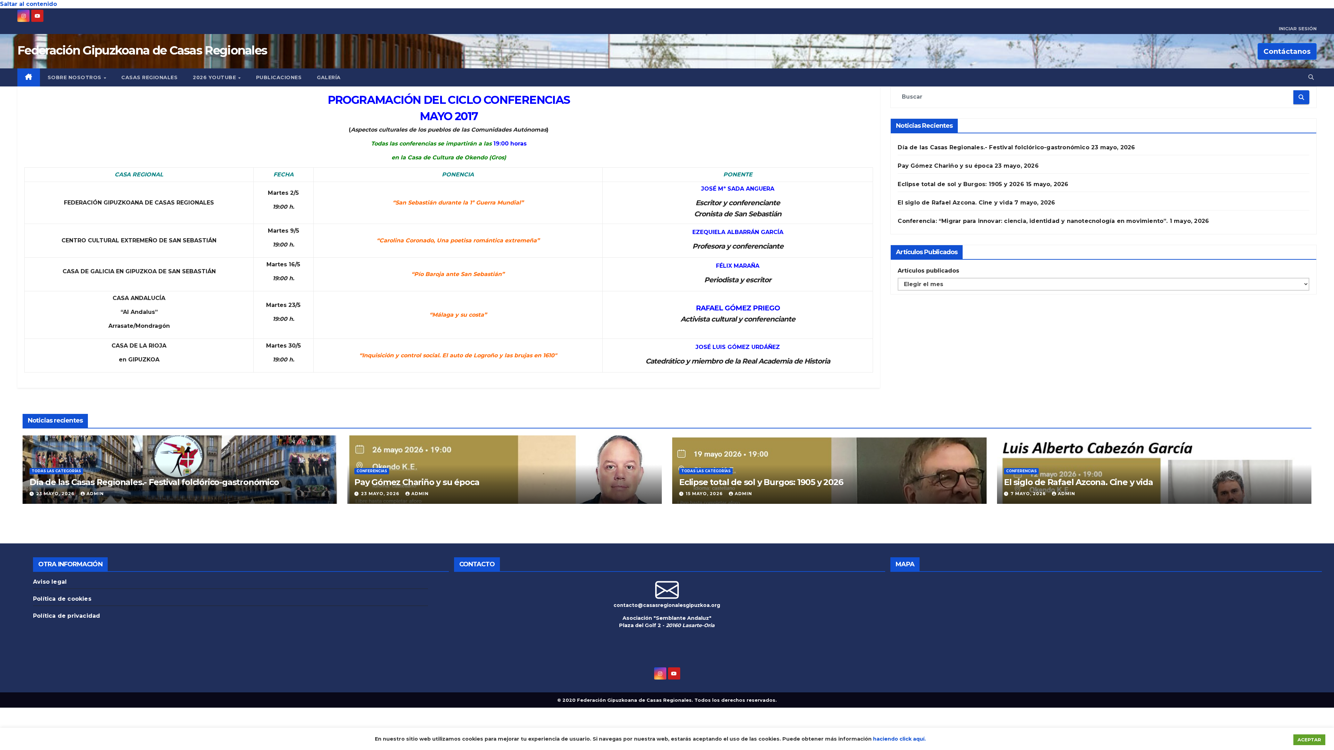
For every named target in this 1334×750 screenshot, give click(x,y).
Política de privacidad (66, 615)
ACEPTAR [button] (1309, 739)
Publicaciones (279, 77)
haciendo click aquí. (899, 739)
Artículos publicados (928, 270)
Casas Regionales (149, 77)
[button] (1311, 77)
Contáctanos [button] (1287, 51)
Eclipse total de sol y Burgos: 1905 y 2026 (961, 184)
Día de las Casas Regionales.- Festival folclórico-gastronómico (993, 147)
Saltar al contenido (28, 4)
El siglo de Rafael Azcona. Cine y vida (955, 202)
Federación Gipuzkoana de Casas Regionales (142, 50)
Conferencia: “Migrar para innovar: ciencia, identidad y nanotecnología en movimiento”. (1033, 221)
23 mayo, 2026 (56, 493)
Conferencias (371, 471)
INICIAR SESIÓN (1298, 28)
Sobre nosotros (75, 77)
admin (95, 493)
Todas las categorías (56, 471)
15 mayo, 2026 (705, 493)
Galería (329, 77)
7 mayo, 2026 (1029, 493)
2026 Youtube (215, 77)
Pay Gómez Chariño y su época (945, 165)
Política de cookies (62, 598)
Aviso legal (50, 581)
